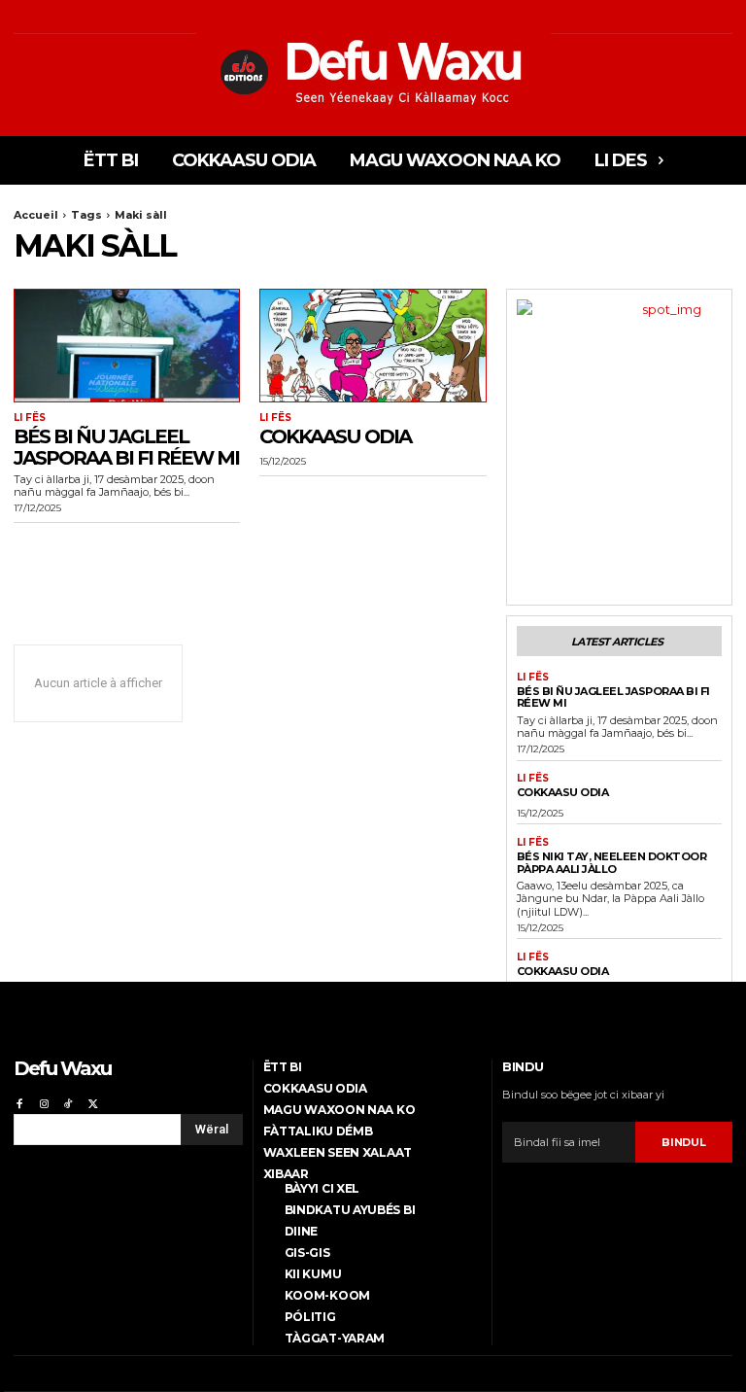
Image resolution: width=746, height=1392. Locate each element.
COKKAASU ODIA (335, 436)
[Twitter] (92, 1101)
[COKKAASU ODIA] (372, 345)
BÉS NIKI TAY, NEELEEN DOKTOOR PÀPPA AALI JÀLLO (612, 863)
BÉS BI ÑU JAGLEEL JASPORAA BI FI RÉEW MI (126, 447)
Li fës (30, 418)
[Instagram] (43, 1101)
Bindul (683, 1142)
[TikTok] (68, 1101)
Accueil (36, 215)
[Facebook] (19, 1101)
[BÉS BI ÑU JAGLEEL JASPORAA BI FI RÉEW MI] (127, 345)
